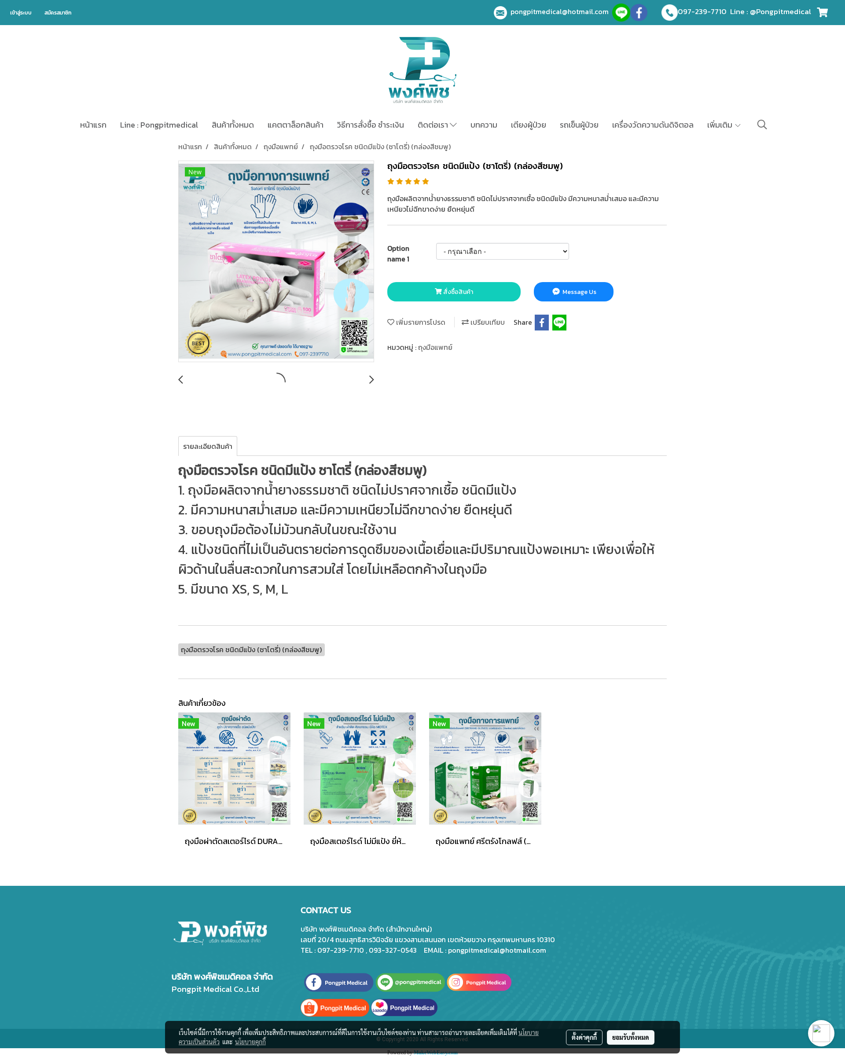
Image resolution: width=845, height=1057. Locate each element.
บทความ (483, 125)
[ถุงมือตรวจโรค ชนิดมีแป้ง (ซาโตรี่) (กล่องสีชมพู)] (276, 262)
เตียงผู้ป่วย (528, 125)
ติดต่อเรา (434, 125)
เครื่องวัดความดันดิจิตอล (653, 125)
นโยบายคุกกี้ (250, 1042)
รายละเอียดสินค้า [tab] (207, 446)
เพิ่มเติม (720, 125)
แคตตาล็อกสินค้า (295, 125)
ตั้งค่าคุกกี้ (584, 1037)
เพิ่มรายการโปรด (419, 322)
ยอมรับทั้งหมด (630, 1037)
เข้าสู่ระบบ (21, 13)
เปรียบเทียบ (487, 322)
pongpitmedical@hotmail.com (561, 11)
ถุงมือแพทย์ (435, 347)
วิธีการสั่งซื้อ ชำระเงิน (370, 125)
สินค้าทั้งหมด (233, 125)
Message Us (578, 292)
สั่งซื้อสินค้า (457, 292)
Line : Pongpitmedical (159, 125)
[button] (762, 124)
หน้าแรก (93, 125)
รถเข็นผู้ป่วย (579, 125)
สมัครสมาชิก (57, 13)
